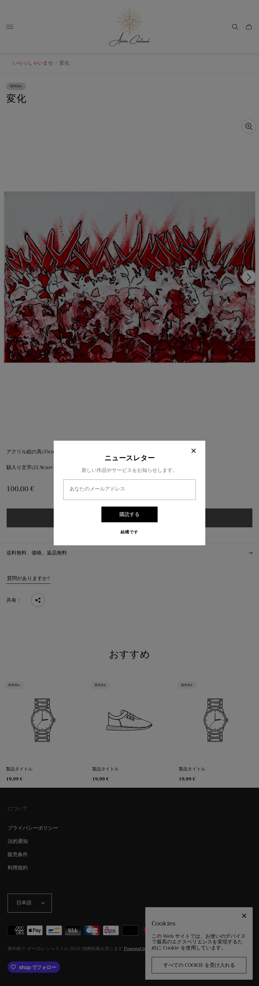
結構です (129, 532)
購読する (129, 514)
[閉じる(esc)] (194, 451)
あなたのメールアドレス (97, 489)
